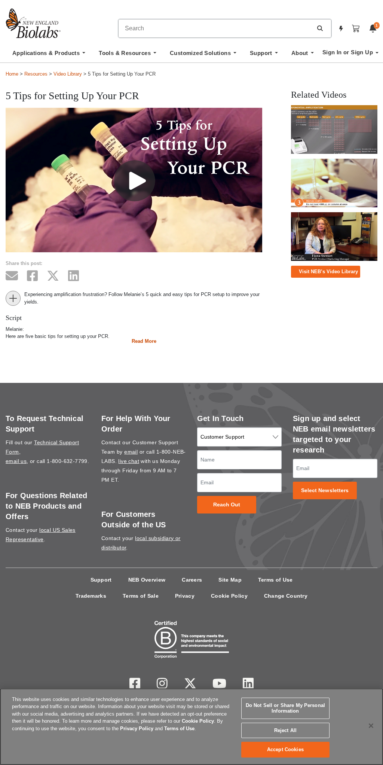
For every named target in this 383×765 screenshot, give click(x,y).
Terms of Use (275, 580)
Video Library (67, 74)
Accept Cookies (285, 749)
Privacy (184, 596)
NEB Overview (147, 580)
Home (12, 74)
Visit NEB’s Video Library (328, 271)
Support (101, 580)
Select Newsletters (325, 490)
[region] (191, 726)
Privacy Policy (136, 728)
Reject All (285, 730)
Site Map (229, 580)
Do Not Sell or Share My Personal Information (285, 708)
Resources (36, 74)
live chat (128, 461)
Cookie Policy (229, 596)
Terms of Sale (141, 596)
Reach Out (226, 505)
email (131, 452)
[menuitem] (49, 55)
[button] (320, 28)
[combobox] (215, 28)
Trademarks (91, 596)
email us (16, 461)
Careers (192, 580)
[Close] (371, 725)
